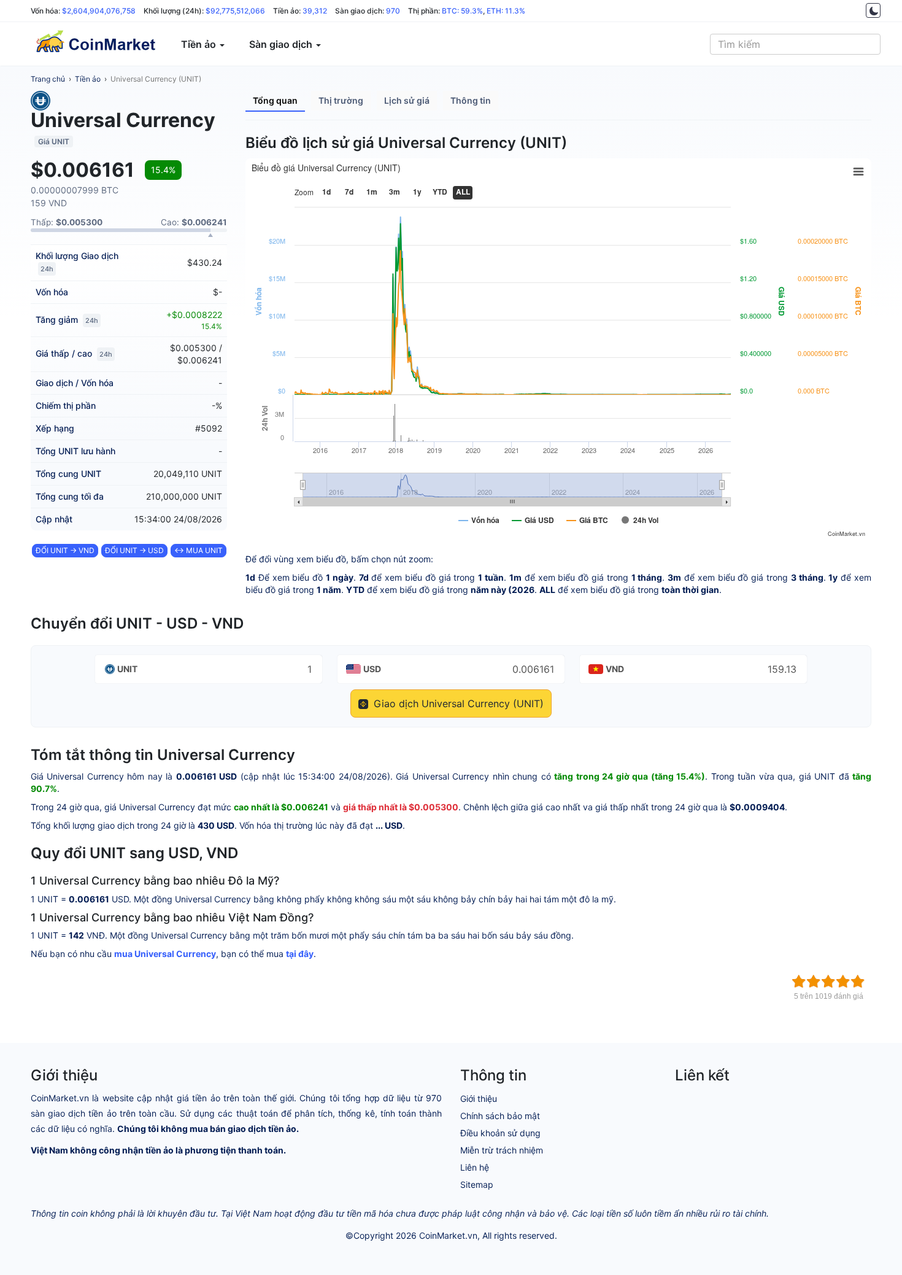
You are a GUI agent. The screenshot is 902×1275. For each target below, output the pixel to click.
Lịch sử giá (407, 100)
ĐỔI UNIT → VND (65, 550)
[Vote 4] (843, 981)
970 (393, 10)
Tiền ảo (88, 78)
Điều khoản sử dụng (500, 1133)
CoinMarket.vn (448, 1235)
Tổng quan (275, 100)
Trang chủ (48, 78)
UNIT (127, 669)
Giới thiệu (478, 1098)
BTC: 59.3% (462, 10)
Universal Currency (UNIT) (155, 78)
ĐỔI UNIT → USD (134, 550)
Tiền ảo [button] (199, 44)
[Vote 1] (799, 981)
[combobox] (795, 44)
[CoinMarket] (95, 44)
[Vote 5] (857, 981)
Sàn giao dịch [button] (282, 44)
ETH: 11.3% (506, 10)
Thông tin (470, 100)
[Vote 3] (828, 981)
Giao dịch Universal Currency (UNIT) (457, 703)
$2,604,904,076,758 (99, 10)
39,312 (315, 10)
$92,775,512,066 (235, 10)
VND (615, 669)
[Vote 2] (813, 981)
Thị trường (340, 100)
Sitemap (476, 1184)
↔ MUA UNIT (198, 550)
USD (372, 669)
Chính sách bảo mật (500, 1115)
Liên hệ (474, 1167)
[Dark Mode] (873, 10)
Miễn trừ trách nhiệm (501, 1150)
